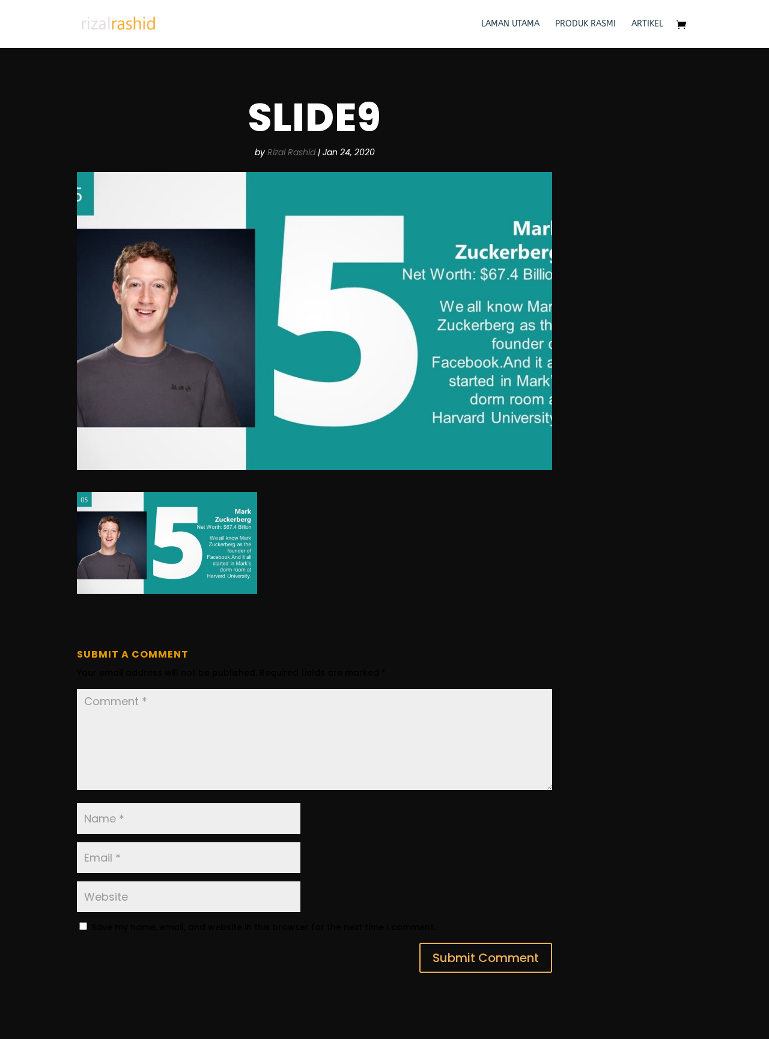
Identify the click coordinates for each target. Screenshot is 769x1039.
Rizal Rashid (291, 152)
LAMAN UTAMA (510, 24)
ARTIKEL (647, 24)
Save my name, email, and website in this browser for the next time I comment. (263, 927)
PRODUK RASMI (585, 24)
